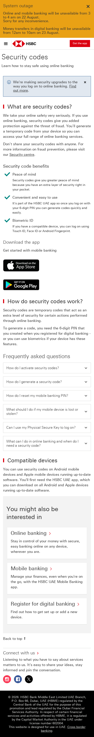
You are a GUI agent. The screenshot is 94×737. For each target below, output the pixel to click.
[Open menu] (7, 43)
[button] (47, 368)
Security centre (21, 154)
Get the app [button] (80, 43)
